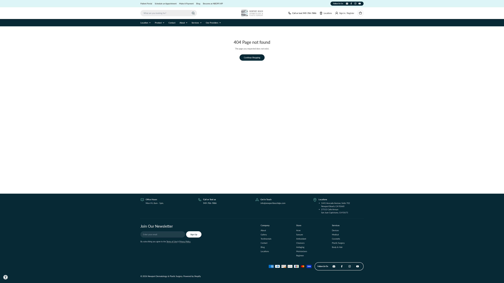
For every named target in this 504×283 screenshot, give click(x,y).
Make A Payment (186, 3)
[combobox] (168, 13)
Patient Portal (146, 3)
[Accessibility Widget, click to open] (6, 277)
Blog (198, 3)
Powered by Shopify (192, 276)
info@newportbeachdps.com (273, 203)
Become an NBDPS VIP (213, 3)
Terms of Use (171, 241)
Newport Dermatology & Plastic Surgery (165, 276)
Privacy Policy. (185, 241)
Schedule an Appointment (166, 3)
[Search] (193, 13)
